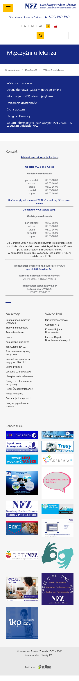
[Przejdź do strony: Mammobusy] (58, 446)
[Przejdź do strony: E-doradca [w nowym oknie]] (22, 589)
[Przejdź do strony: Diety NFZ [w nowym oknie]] (22, 555)
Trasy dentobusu (15, 332)
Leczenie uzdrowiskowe (18, 371)
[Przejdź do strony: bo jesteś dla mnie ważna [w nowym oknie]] (58, 483)
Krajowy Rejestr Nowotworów (53, 331)
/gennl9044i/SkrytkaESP (39, 269)
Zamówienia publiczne (17, 342)
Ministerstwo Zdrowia (56, 320)
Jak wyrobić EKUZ (16, 346)
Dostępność (31, 70)
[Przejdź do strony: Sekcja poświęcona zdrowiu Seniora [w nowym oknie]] (22, 483)
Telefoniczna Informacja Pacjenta (39, 157)
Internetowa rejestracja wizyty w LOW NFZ (18, 360)
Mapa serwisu (32, 655)
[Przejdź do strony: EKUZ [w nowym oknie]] (58, 528)
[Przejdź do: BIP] (56, 26)
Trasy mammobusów (17, 327)
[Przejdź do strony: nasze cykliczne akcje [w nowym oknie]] (58, 589)
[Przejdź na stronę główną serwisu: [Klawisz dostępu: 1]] (50, 5)
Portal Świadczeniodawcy (19, 388)
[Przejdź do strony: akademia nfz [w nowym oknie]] (58, 459)
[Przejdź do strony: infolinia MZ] (22, 460)
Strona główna (12, 70)
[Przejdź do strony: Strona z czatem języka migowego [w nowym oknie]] (58, 555)
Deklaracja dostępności (18, 398)
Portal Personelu (14, 393)
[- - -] (8, 8)
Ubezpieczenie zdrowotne (19, 376)
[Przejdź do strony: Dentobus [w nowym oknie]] (58, 509)
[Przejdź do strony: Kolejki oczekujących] (58, 435)
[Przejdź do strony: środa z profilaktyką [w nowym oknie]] (22, 509)
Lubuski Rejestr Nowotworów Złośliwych (57, 339)
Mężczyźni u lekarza (53, 70)
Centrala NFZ (52, 324)
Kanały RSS (47, 655)
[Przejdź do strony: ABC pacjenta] (22, 435)
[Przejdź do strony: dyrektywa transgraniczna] (22, 446)
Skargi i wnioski (14, 367)
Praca (9, 337)
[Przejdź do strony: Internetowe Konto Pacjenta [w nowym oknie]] (22, 623)
